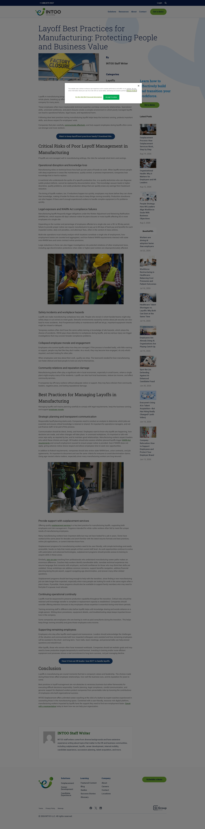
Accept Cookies (111, 97)
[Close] (138, 85)
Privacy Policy (132, 90)
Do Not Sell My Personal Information (88, 97)
